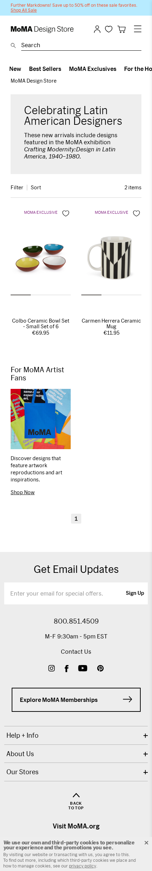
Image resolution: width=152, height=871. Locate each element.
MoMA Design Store (34, 81)
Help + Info (22, 735)
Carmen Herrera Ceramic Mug (111, 323)
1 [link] (76, 518)
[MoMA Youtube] (83, 669)
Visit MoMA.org (76, 826)
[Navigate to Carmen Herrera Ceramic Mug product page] (111, 260)
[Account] (97, 29)
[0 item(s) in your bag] (121, 29)
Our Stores (22, 772)
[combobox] (81, 46)
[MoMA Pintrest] (100, 669)
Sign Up (135, 593)
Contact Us (76, 651)
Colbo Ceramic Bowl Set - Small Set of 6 (40, 323)
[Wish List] (109, 29)
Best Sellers (45, 68)
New (15, 68)
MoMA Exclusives (92, 68)
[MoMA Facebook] (66, 669)
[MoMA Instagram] (51, 669)
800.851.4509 (76, 621)
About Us (20, 754)
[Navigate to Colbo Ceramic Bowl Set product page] (41, 260)
